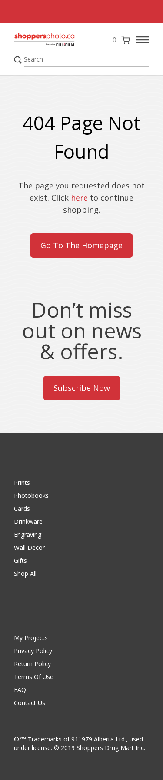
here (79, 197)
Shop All (25, 573)
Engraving (27, 534)
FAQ (20, 690)
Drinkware (28, 521)
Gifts (20, 560)
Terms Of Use (33, 677)
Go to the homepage (81, 245)
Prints (22, 482)
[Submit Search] (18, 60)
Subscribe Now (81, 388)
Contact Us (29, 703)
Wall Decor (29, 547)
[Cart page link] (125, 40)
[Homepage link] (44, 40)
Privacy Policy (33, 651)
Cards (22, 508)
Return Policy (32, 664)
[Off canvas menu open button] (142, 39)
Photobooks (31, 495)
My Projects (31, 638)
